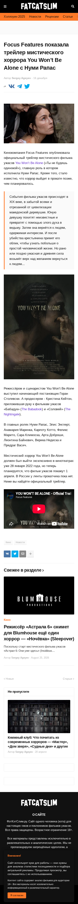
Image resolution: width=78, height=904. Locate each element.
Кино (8, 542)
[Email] (22, 554)
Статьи (68, 16)
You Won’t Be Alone (29, 163)
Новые (10, 678)
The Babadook (32, 409)
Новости (35, 16)
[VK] (11, 86)
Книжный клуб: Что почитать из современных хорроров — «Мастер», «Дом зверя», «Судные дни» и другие (38, 742)
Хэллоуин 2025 (14, 16)
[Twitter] (27, 86)
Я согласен (16, 895)
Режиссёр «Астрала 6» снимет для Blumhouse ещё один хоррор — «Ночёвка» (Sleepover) (39, 632)
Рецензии (52, 16)
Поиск (73, 6)
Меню (5, 6)
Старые (67, 678)
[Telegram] (19, 86)
